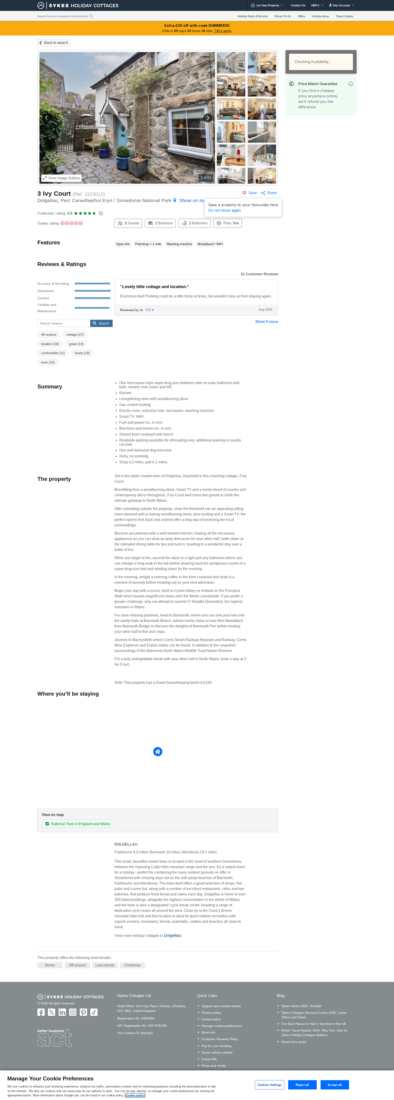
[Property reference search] (91, 16)
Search (104, 323)
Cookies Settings (269, 1084)
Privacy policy (211, 1012)
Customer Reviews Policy (220, 1039)
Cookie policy (211, 1019)
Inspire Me (209, 1059)
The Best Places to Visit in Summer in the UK (313, 1024)
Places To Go (283, 16)
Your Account (341, 5)
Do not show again (224, 210)
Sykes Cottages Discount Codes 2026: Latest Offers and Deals (314, 1015)
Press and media (214, 1065)
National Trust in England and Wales (80, 824)
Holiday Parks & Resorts (253, 16)
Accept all (335, 1084)
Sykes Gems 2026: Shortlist (301, 1006)
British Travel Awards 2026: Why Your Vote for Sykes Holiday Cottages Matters (314, 1033)
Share (272, 193)
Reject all (302, 1084)
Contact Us (298, 5)
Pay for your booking (216, 1046)
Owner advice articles (217, 1052)
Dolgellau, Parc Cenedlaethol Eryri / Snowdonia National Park (123, 200)
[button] (46, 117)
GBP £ (315, 5)
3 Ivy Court (54, 193)
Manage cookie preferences (222, 1026)
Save (253, 193)
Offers (301, 16)
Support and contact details (221, 1006)
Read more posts (293, 1042)
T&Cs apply (223, 31)
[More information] (351, 84)
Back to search (56, 43)
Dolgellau (172, 935)
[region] (197, 1085)
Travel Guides (344, 16)
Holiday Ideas (320, 16)
